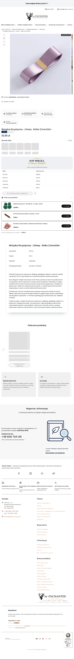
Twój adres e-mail (14, 620)
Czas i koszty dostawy (43, 514)
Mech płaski (40, 571)
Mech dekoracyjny (42, 563)
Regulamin (40, 519)
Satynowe (42, 29)
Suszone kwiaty (41, 576)
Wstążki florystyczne (31, 29)
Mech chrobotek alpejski (44, 568)
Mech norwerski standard (44, 582)
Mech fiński (40, 565)
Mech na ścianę (41, 587)
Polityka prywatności (43, 545)
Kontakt (39, 506)
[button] (35, 193)
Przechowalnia (41, 535)
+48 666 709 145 (11, 436)
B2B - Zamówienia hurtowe (45, 553)
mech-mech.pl (5, 29)
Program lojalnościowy (44, 516)
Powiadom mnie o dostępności (18, 193)
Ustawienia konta (42, 532)
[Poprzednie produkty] (3, 349)
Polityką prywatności (20, 627)
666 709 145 (50, 9)
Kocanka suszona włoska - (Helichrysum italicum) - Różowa (30, 223)
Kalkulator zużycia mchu (44, 547)
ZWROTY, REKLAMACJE (43, 503)
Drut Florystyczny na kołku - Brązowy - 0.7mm (26, 214)
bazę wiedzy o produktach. (55, 453)
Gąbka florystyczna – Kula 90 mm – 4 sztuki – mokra (28, 204)
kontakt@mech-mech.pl (66, 9)
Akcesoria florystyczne (18, 29)
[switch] (68, 645)
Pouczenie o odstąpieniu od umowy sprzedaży (51, 511)
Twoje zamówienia (42, 529)
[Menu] (71, 633)
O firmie (39, 550)
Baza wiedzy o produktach (45, 508)
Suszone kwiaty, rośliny (44, 579)
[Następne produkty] (71, 349)
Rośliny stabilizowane (43, 590)
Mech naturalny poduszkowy (45, 584)
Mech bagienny (41, 573)
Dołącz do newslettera (16, 623)
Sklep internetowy (36, 649)
